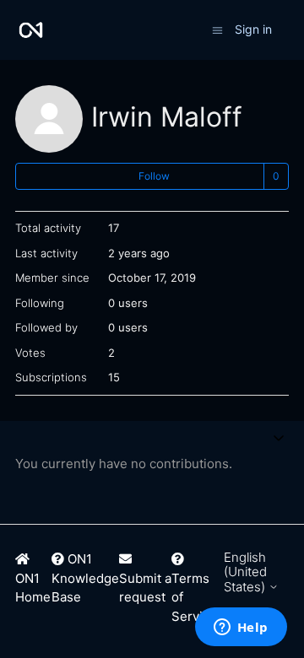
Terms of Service (194, 597)
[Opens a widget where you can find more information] (240, 628)
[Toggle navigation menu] (217, 29)
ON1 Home (33, 588)
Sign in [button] (253, 29)
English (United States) (246, 572)
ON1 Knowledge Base (85, 578)
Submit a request (145, 588)
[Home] (30, 30)
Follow (154, 176)
